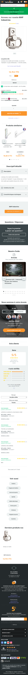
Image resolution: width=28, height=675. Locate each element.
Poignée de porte (13, 514)
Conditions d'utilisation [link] (21, 673)
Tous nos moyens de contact (13, 334)
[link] (21, 2)
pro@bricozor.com (14, 602)
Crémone (13, 510)
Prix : (10, 75)
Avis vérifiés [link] (17, 384)
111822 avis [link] (13, 649)
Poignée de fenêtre (13, 488)
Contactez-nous (7, 586)
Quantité (14, 105)
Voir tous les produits (13, 211)
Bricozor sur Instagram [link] (11, 642)
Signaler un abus (5, 419)
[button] (10, 159)
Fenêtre (13, 483)
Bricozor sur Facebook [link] (2, 642)
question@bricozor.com (14, 330)
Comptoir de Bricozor (11, 666)
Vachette (13, 519)
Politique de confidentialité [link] (9, 673)
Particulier (8, 311)
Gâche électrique (13, 501)
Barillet (13, 497)
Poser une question (14, 234)
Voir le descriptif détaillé (14, 66)
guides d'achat (6, 668)
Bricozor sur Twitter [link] (5, 642)
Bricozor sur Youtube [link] (8, 642)
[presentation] (4, 141)
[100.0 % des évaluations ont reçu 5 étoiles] (7, 371)
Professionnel (20, 311)
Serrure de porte (13, 492)
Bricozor (9, 2)
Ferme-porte (13, 505)
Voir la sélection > (14, 13)
